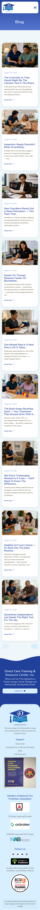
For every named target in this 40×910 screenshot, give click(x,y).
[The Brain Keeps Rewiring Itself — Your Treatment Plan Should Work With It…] (20, 386)
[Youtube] (22, 854)
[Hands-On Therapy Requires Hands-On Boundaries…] (20, 252)
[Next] (34, 646)
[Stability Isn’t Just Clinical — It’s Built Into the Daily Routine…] (20, 522)
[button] (35, 7)
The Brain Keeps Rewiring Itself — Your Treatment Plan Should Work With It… (19, 411)
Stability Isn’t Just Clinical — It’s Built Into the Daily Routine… (20, 547)
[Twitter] (18, 854)
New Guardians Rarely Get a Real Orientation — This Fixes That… (19, 211)
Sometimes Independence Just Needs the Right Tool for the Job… (19, 617)
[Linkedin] (27, 854)
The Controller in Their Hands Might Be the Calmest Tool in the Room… (20, 80)
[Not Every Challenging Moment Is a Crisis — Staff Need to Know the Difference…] (20, 453)
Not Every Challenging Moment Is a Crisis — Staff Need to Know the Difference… (19, 479)
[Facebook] (13, 854)
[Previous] (5, 646)
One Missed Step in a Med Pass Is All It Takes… (19, 346)
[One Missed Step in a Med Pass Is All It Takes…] (20, 322)
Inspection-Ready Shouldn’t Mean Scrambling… (19, 146)
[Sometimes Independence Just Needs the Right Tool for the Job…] (20, 592)
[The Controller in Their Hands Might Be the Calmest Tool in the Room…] (20, 55)
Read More (8, 100)
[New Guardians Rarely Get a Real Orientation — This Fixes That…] (20, 186)
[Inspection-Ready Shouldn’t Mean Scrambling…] (20, 122)
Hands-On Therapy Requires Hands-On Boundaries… (15, 278)
